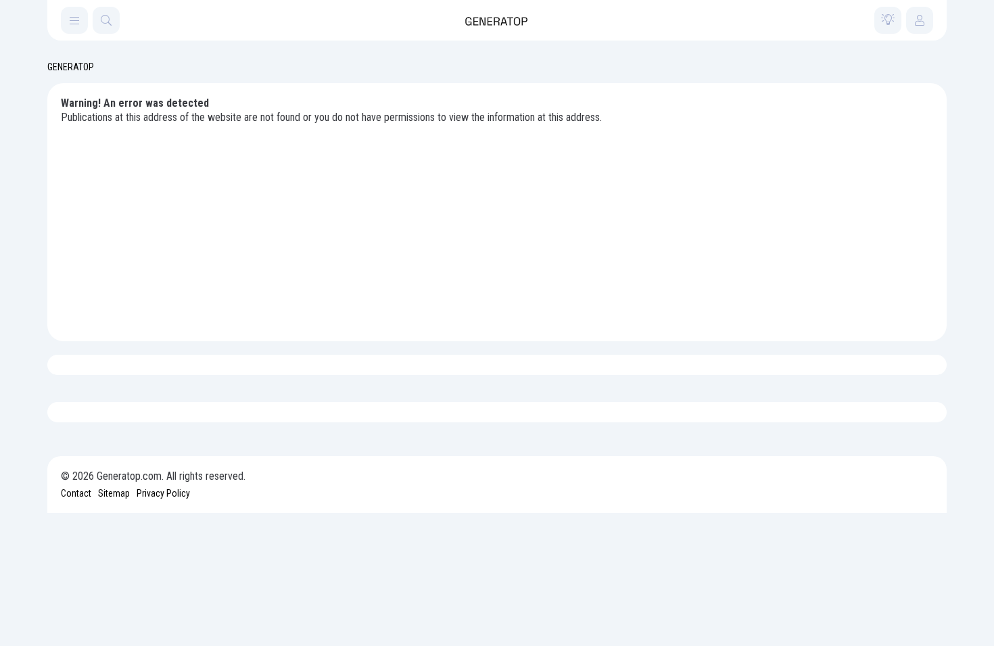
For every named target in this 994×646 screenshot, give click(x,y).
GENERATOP (70, 66)
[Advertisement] (497, 226)
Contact (76, 493)
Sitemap (114, 493)
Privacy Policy (163, 493)
